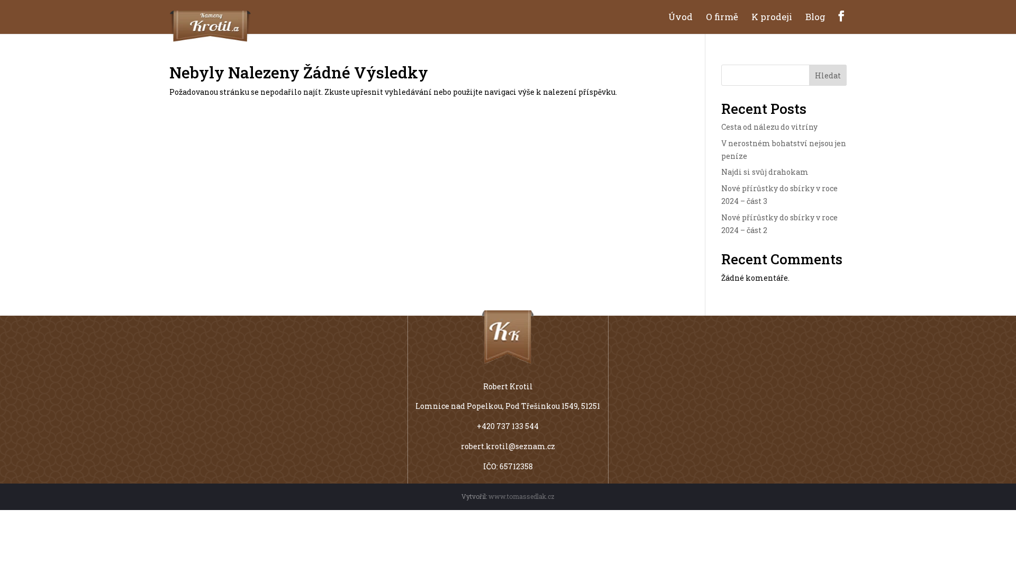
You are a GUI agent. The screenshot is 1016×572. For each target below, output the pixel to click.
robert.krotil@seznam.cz (508, 446)
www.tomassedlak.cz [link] (521, 496)
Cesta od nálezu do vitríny (769, 127)
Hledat (828, 75)
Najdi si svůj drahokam (765, 172)
